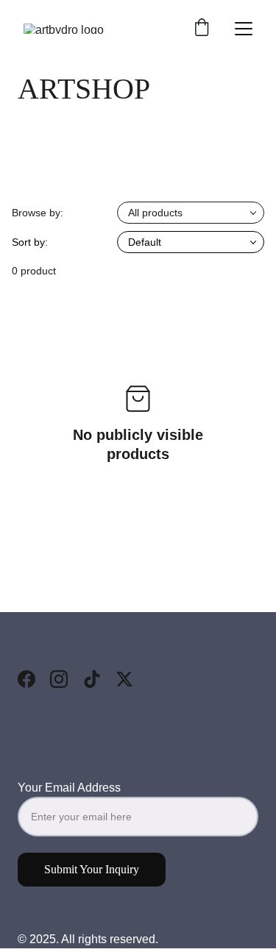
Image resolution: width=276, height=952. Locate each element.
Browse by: (37, 213)
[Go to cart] (201, 29)
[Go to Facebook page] (26, 679)
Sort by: (30, 242)
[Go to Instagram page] (59, 679)
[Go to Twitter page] (124, 679)
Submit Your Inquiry (91, 869)
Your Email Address (69, 787)
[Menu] (243, 28)
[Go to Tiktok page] (92, 679)
